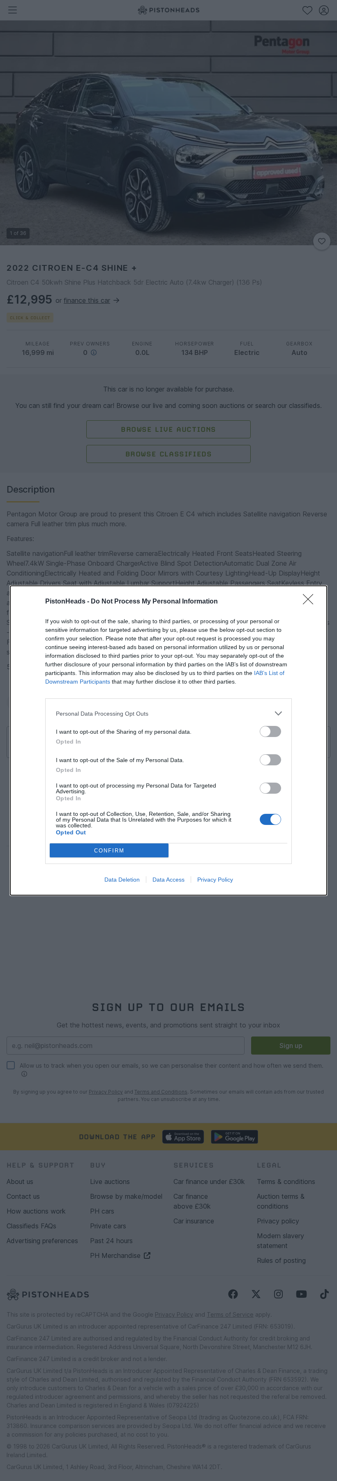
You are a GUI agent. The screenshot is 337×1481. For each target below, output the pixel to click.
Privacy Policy (215, 879)
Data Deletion (122, 879)
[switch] (270, 731)
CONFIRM (109, 851)
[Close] (311, 602)
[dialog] (168, 740)
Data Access (168, 879)
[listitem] (168, 713)
